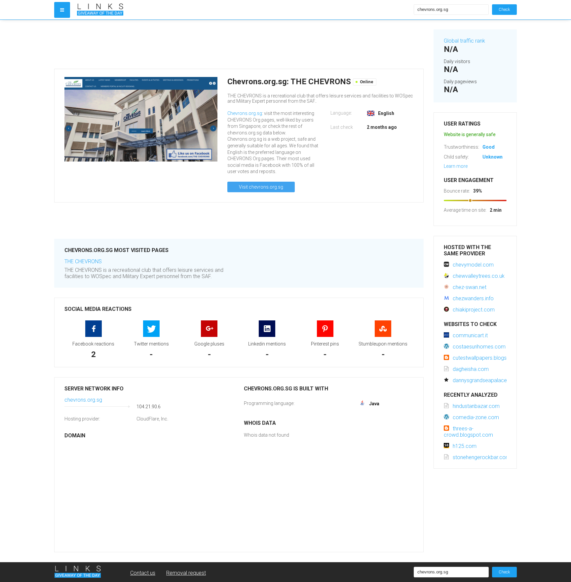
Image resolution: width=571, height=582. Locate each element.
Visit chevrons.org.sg (261, 187)
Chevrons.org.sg (244, 113)
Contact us (142, 573)
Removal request (186, 573)
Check (504, 9)
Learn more (456, 166)
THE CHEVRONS (83, 261)
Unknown (492, 157)
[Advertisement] (239, 44)
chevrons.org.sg (83, 400)
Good (488, 147)
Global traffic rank (464, 41)
